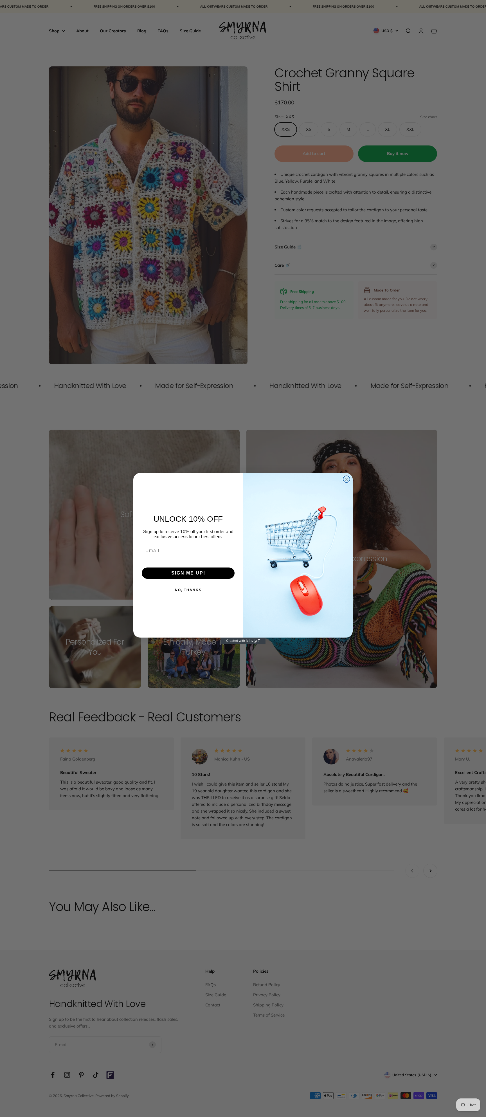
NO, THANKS (188, 590)
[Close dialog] (346, 479)
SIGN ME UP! (188, 573)
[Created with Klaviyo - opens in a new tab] (243, 641)
